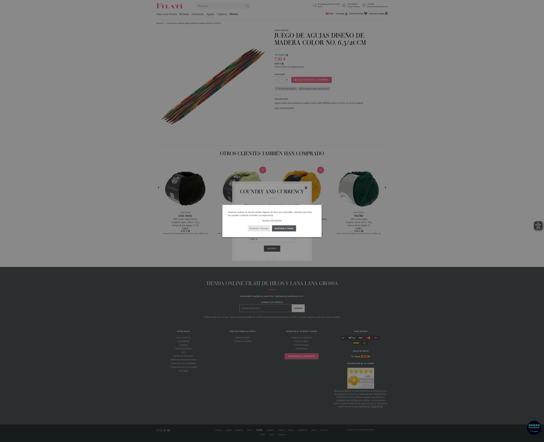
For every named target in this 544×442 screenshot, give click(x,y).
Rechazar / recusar (259, 228)
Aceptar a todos (284, 228)
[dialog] (272, 221)
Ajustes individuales (272, 220)
